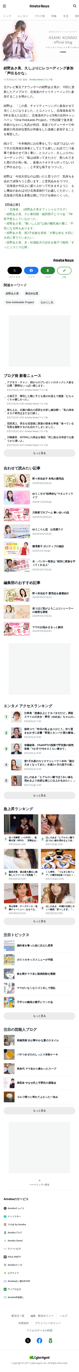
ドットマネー (14, 1216)
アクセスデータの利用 (39, 1330)
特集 (54, 16)
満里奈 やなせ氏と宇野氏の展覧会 (36, 1082)
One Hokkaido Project (20, 302)
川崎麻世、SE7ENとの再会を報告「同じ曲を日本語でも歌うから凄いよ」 (40, 439)
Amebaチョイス (16, 1208)
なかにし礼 (47, 302)
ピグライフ (13, 1273)
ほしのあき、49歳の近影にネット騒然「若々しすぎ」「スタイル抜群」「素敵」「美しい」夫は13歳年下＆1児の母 (60, 911)
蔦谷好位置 (31, 293)
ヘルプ (63, 1315)
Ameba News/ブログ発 (41, 79)
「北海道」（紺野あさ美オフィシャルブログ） (37, 209)
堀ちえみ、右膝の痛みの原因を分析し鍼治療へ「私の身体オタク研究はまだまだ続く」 (40, 411)
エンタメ (23, 16)
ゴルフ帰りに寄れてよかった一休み (37, 1097)
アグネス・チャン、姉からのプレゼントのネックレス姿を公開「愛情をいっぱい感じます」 (40, 384)
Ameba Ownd (15, 1240)
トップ (7, 16)
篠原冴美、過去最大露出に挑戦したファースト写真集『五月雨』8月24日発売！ (23, 875)
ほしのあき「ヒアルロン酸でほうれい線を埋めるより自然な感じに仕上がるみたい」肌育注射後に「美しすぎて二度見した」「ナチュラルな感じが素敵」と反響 (48, 782)
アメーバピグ (14, 1248)
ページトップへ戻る (39, 1184)
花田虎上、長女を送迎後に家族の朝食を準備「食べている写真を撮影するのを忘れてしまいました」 (40, 425)
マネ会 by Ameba (17, 1224)
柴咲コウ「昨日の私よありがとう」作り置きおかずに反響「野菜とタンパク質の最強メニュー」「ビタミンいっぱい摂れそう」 (48, 732)
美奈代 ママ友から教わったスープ (36, 1068)
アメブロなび (14, 1289)
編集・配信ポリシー (42, 1315)
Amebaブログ (15, 1232)
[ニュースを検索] (74, 6)
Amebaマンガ (15, 1264)
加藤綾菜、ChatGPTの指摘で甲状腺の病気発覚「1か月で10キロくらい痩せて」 (49, 746)
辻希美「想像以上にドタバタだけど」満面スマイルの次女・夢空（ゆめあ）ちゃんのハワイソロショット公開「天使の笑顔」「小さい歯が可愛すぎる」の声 (48, 718)
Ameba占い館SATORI (19, 1281)
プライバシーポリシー (48, 1323)
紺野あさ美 (12, 293)
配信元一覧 (18, 1315)
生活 (65, 16)
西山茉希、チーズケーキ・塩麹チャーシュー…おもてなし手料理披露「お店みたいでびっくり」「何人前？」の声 (23, 911)
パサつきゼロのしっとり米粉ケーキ (37, 1054)
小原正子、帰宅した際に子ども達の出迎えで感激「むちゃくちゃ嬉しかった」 (40, 397)
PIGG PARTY (14, 1256)
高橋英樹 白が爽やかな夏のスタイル (38, 1040)
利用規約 (24, 1323)
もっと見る (39, 453)
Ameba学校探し (16, 1297)
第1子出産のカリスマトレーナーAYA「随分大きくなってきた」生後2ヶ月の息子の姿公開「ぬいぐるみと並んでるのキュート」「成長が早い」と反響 (49, 766)
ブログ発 (40, 16)
